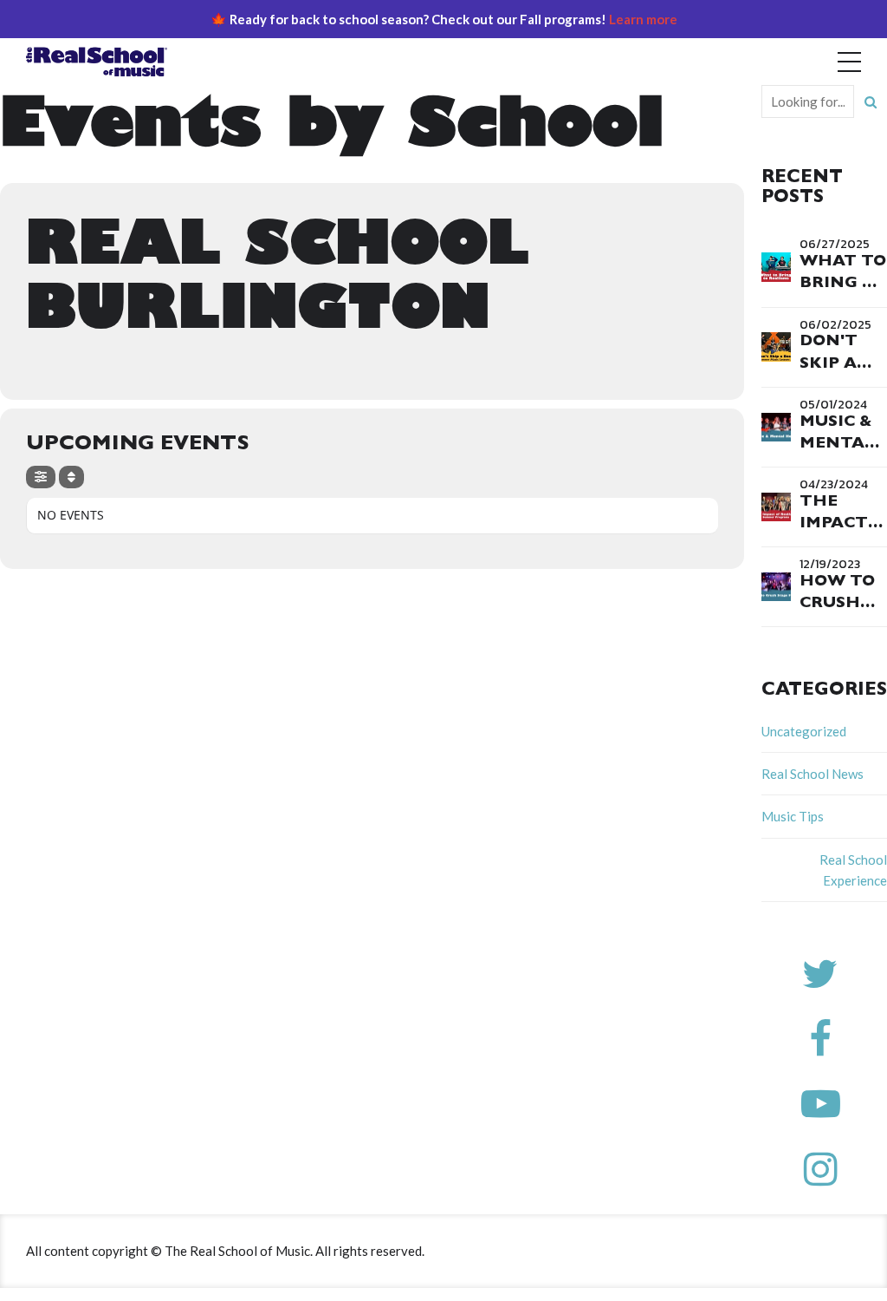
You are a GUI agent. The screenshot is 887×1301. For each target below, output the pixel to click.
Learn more (643, 19)
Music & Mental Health (837, 444)
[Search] (870, 101)
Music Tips (792, 816)
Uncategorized (803, 731)
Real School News (812, 773)
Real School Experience (853, 870)
